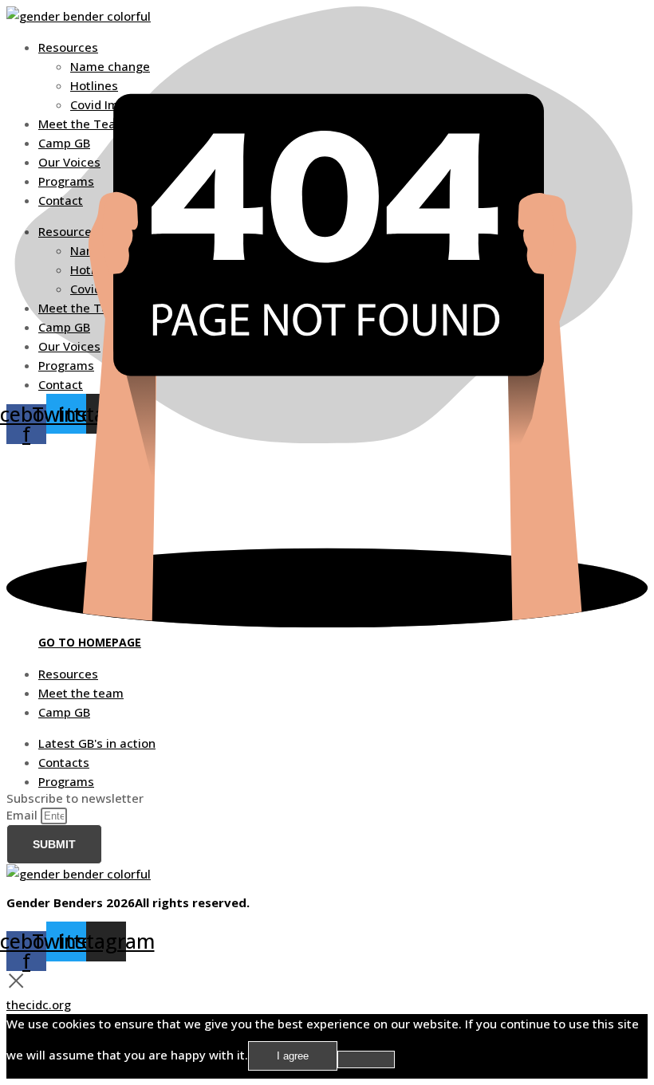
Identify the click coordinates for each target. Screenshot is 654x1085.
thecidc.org (38, 1004)
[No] (366, 1059)
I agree (293, 1056)
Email (23, 815)
